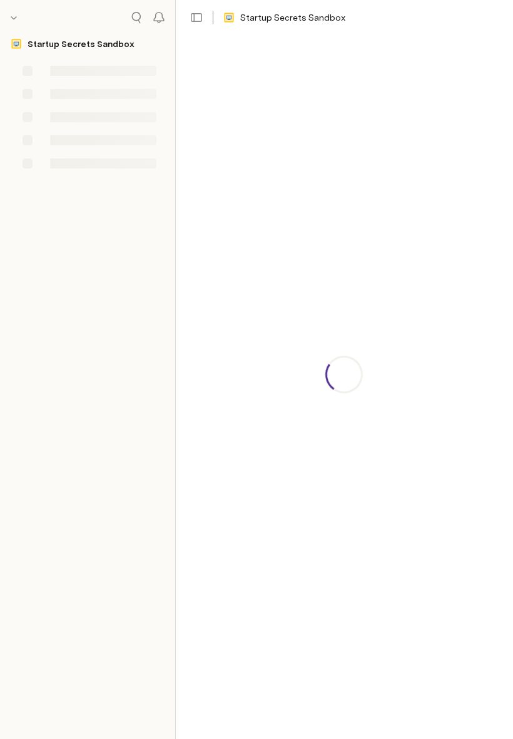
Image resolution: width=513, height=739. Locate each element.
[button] (196, 17)
